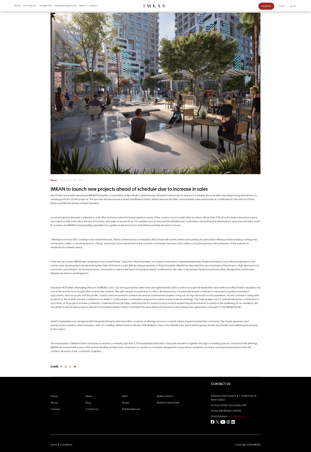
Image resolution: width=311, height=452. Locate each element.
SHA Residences (131, 409)
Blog (88, 403)
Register (266, 6)
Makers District (165, 396)
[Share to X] (65, 366)
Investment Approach (66, 6)
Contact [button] (93, 6)
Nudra (125, 403)
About (17, 6)
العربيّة (293, 6)
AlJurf (125, 396)
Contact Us (92, 409)
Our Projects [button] (29, 6)
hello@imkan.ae (237, 416)
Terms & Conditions (61, 445)
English (281, 6)
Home (54, 396)
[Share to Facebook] (61, 366)
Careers (55, 409)
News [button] (82, 6)
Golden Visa (46, 6)
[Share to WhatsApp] (70, 366)
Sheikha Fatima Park (168, 403)
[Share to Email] (74, 366)
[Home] (155, 6)
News (54, 180)
